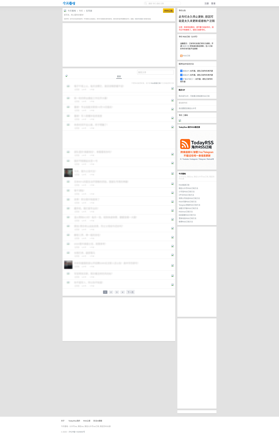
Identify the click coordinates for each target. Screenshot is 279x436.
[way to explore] (69, 4)
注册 (206, 3)
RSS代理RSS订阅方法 (187, 201)
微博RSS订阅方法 (186, 221)
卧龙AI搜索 (97, 420)
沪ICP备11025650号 (77, 431)
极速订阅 (186, 46)
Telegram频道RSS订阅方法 (189, 205)
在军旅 (89, 10)
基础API (186, 71)
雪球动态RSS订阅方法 (187, 218)
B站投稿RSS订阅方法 (187, 215)
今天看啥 (72, 10)
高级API (186, 75)
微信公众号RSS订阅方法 (188, 188)
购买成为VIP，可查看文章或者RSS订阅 (194, 96)
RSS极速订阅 (184, 185)
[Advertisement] (197, 271)
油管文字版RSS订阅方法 (188, 208)
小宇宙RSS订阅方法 (187, 191)
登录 (213, 3)
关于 (63, 420)
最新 (119, 76)
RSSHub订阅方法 (186, 211)
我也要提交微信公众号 (187, 108)
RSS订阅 (186, 55)
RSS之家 (86, 420)
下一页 (130, 292)
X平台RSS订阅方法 (186, 195)
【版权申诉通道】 (139, 19)
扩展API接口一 (188, 79)
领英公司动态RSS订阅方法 (189, 198)
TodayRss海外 (74, 420)
